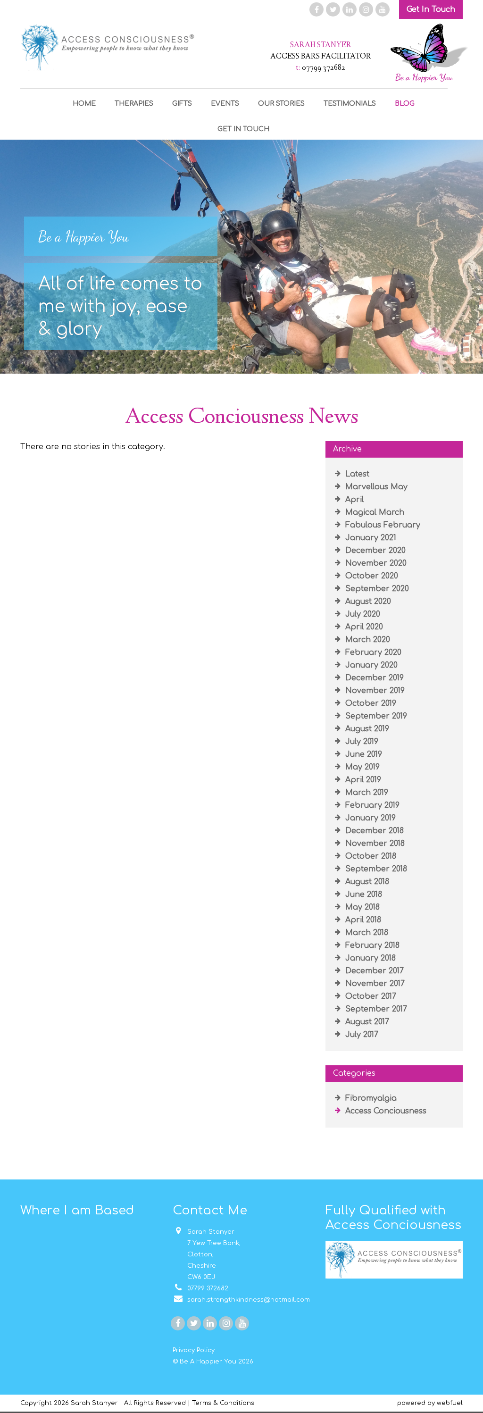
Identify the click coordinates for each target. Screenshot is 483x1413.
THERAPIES (134, 103)
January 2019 (369, 818)
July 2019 (360, 741)
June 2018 (362, 894)
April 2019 (362, 780)
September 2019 (375, 716)
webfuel (450, 1403)
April (353, 499)
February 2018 (371, 945)
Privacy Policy (194, 1350)
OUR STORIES (281, 103)
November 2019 (374, 690)
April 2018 (362, 920)
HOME (84, 103)
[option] (241, 257)
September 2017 (375, 1009)
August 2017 (366, 1022)
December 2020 (374, 550)
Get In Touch (431, 9)
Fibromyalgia (370, 1098)
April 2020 (363, 627)
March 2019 (365, 792)
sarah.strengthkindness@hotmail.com (246, 1299)
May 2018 (361, 907)
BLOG (405, 103)
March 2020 (366, 639)
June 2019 (362, 754)
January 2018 (369, 958)
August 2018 (366, 882)
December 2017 (373, 971)
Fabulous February (381, 525)
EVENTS (225, 103)
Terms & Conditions (223, 1403)
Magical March (373, 512)
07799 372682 (205, 1288)
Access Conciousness (384, 1111)
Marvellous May (375, 487)
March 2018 (365, 932)
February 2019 (371, 805)
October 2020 (370, 576)
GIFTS (182, 103)
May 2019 (361, 767)
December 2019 (373, 678)
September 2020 (376, 589)
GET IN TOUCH (243, 129)
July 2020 (361, 614)
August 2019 (366, 729)
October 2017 (369, 996)
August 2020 (367, 601)
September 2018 (375, 869)
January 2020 (370, 665)
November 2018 (374, 843)
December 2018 (373, 831)
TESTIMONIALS (350, 103)
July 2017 (360, 1034)
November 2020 (375, 563)
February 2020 (372, 652)
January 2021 (369, 538)
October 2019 (369, 703)
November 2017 (374, 983)
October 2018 (369, 856)
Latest (356, 474)
